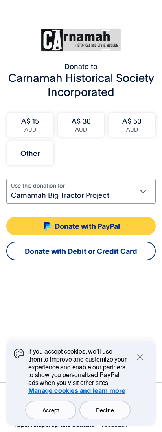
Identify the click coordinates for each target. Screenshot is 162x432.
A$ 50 (132, 125)
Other (30, 153)
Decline (105, 410)
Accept (50, 410)
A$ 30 (81, 125)
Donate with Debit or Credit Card (81, 251)
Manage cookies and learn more (76, 390)
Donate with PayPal (87, 226)
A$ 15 (30, 125)
